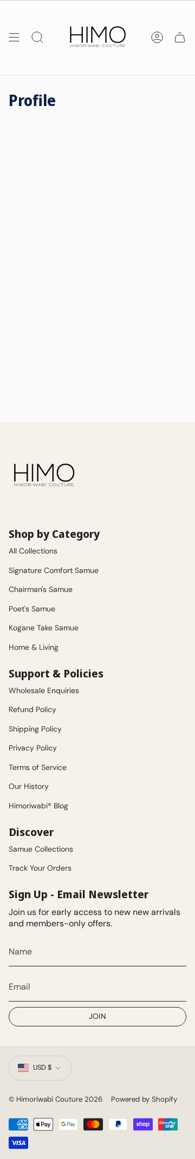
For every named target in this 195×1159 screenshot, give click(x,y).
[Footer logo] (44, 475)
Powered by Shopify (144, 1099)
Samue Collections (41, 849)
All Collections (33, 551)
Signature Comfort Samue (54, 570)
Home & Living (33, 647)
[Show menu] (14, 37)
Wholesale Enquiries (44, 690)
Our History (29, 786)
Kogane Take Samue (44, 628)
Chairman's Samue (41, 589)
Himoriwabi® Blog (38, 806)
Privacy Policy (33, 748)
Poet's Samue (32, 609)
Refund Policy (32, 709)
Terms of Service (38, 767)
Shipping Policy (35, 729)
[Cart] (179, 37)
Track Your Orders (40, 868)
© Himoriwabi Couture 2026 (55, 1099)
